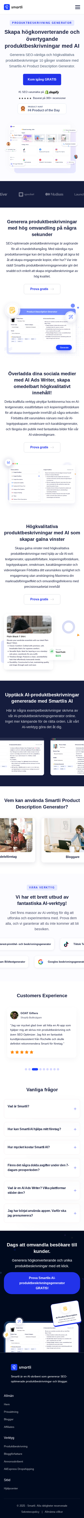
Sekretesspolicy (30, 1511)
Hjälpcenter (11, 1488)
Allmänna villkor (54, 1511)
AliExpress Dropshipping (19, 1468)
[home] (13, 7)
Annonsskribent (13, 1461)
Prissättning (11, 1411)
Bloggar (8, 1419)
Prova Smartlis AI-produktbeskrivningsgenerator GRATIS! (42, 1283)
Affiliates (9, 1426)
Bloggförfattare (13, 1453)
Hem (7, 1404)
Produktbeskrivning (16, 1446)
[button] (77, 7)
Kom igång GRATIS (42, 79)
